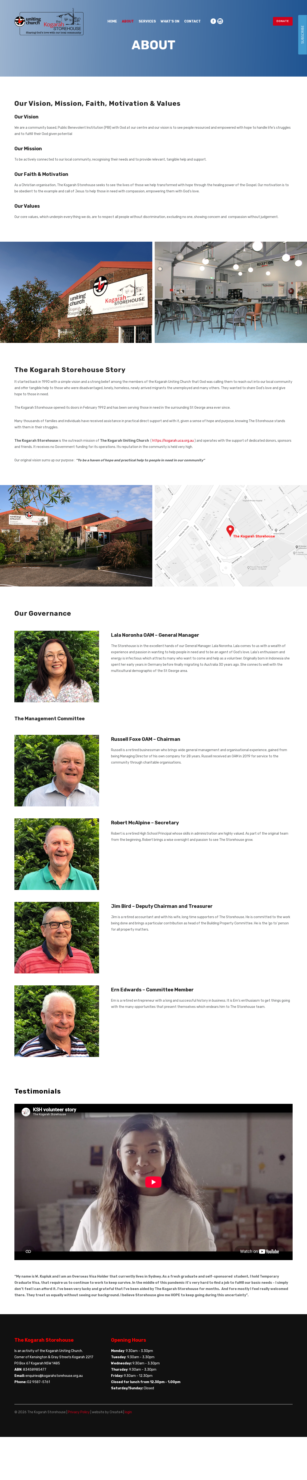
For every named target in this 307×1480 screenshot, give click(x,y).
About (128, 21)
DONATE (283, 21)
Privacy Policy (79, 1412)
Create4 (116, 1412)
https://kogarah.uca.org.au (173, 441)
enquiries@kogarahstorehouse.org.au (54, 1376)
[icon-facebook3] (213, 21)
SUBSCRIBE (302, 35)
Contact (192, 21)
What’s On (170, 21)
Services (147, 21)
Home (112, 21)
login (128, 1412)
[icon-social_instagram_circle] (220, 21)
